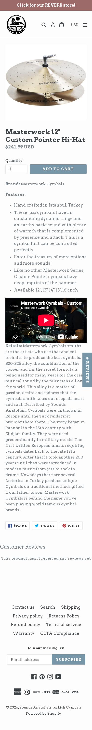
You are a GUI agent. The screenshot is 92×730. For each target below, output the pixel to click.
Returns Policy (64, 616)
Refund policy (25, 624)
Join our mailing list (46, 648)
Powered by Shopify (43, 713)
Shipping (70, 607)
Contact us (23, 607)
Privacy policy (28, 616)
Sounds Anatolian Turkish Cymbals (50, 707)
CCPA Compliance (59, 633)
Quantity (14, 160)
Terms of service (63, 624)
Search (47, 607)
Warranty (23, 633)
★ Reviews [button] (87, 370)
